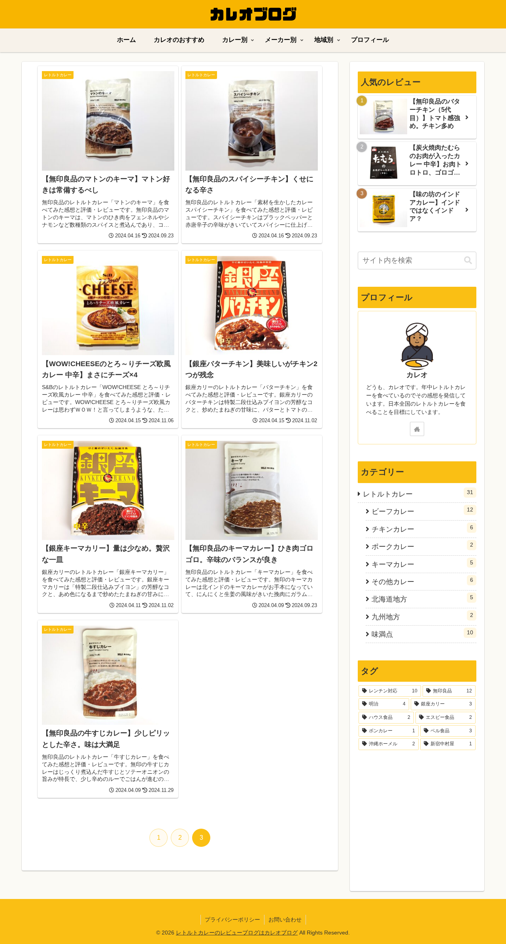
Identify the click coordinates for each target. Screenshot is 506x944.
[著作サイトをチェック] (417, 429)
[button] (468, 260)
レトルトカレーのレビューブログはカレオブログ (237, 932)
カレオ (417, 375)
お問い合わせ (285, 919)
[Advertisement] (417, 817)
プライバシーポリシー (232, 919)
